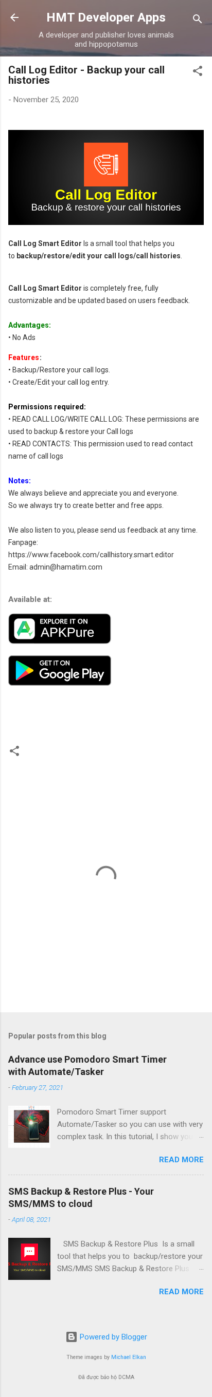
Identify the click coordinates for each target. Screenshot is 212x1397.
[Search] (197, 20)
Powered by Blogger (112, 1337)
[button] (197, 73)
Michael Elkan (128, 1357)
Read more (181, 1159)
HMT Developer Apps (106, 17)
